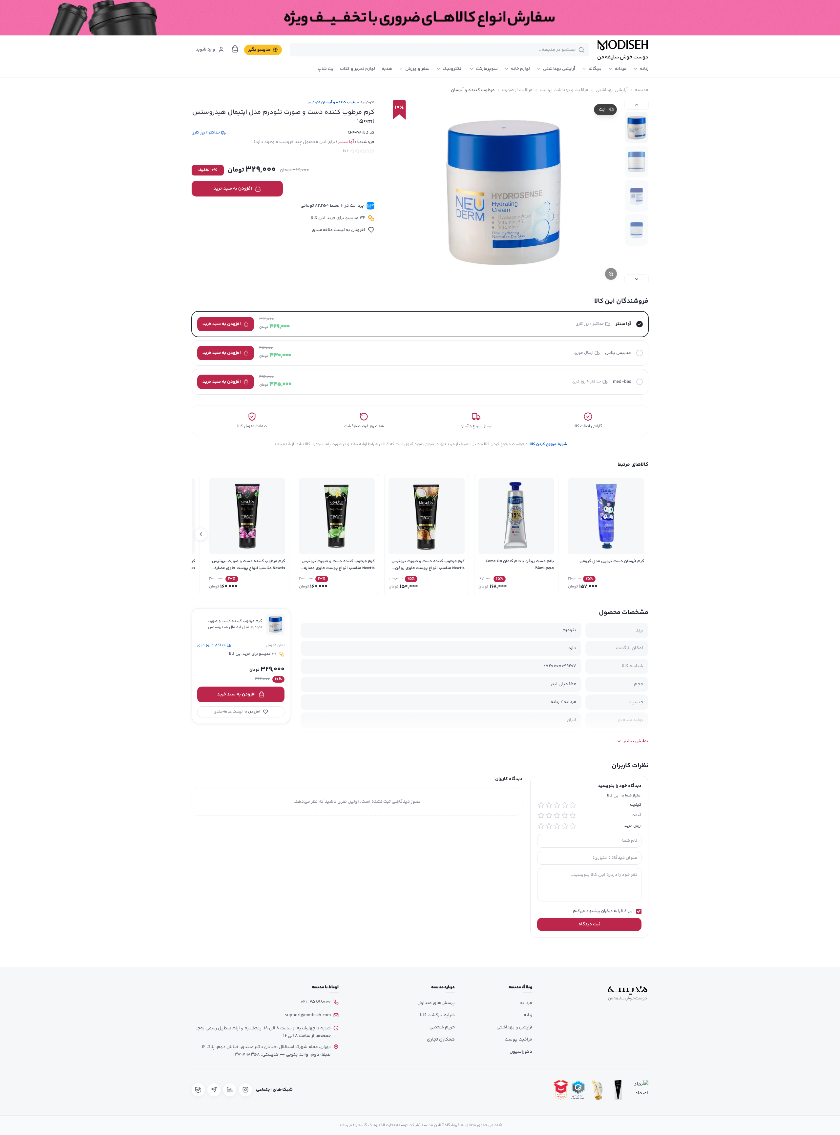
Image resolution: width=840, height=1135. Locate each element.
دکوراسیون (521, 1051)
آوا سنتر (346, 142)
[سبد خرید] (235, 49)
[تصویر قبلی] (636, 104)
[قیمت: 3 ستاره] (557, 815)
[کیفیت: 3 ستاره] (557, 805)
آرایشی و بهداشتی (514, 1027)
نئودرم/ (367, 102)
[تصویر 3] (636, 196)
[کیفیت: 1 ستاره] (573, 805)
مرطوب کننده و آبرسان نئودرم (333, 102)
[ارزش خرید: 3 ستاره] (557, 826)
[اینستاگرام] (245, 1089)
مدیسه (641, 90)
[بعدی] (200, 534)
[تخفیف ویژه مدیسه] (420, 17)
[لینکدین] (229, 1089)
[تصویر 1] (636, 127)
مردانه (621, 68)
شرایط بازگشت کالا (437, 1015)
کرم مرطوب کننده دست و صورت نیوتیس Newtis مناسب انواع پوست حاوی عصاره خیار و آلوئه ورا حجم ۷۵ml (338, 568)
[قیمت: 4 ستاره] (549, 815)
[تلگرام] (213, 1089)
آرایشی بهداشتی (559, 68)
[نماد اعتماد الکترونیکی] (639, 1089)
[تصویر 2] (636, 161)
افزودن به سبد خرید (233, 188)
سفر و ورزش (417, 68)
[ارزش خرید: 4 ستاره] (549, 826)
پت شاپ (325, 68)
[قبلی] (639, 534)
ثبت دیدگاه (589, 924)
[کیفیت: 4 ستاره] (549, 805)
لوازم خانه (520, 68)
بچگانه (594, 68)
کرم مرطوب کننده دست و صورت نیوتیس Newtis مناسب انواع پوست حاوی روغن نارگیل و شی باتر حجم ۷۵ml (428, 568)
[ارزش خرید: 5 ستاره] (541, 826)
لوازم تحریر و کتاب (357, 68)
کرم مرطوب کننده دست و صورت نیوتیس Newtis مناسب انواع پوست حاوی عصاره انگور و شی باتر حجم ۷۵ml (248, 568)
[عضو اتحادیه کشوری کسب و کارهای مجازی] (578, 1089)
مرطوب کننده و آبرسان (473, 90)
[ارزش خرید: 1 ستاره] (573, 826)
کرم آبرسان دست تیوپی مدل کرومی (611, 561)
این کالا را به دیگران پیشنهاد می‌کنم (603, 911)
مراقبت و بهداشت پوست (564, 90)
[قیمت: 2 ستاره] (565, 815)
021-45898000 (316, 1002)
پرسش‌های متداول (436, 1003)
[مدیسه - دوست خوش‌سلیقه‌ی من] (622, 49)
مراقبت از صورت (517, 90)
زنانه (644, 68)
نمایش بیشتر (635, 741)
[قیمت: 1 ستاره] (573, 815)
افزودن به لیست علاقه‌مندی (338, 230)
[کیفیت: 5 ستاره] (541, 805)
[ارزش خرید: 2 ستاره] (565, 826)
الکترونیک (453, 68)
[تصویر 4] (636, 230)
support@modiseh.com (308, 1015)
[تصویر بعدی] (636, 279)
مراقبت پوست (518, 1039)
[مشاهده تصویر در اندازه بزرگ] (504, 192)
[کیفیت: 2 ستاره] (565, 805)
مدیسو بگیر (259, 49)
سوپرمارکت (487, 68)
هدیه (387, 68)
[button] (420, 324)
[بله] (198, 1089)
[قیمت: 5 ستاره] (541, 815)
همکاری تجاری (441, 1039)
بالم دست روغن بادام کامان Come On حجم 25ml (520, 564)
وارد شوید (205, 49)
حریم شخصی (442, 1027)
